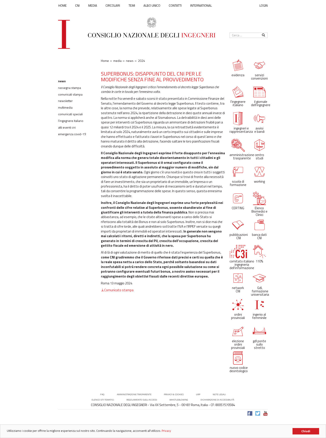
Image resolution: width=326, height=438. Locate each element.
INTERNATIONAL (201, 5)
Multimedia (65, 107)
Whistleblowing (178, 399)
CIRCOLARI (113, 5)
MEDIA (92, 5)
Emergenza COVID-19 (72, 134)
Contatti (175, 5)
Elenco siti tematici (103, 399)
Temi (132, 5)
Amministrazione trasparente (134, 394)
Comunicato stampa (119, 290)
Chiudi (305, 431)
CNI (77, 5)
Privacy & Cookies (174, 394)
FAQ (102, 394)
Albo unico (151, 5)
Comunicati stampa (70, 94)
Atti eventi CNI (67, 127)
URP (198, 394)
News (62, 81)
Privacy (166, 430)
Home (62, 5)
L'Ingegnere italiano (70, 121)
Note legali (219, 394)
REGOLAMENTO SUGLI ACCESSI (141, 399)
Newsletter (65, 101)
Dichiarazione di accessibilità (217, 399)
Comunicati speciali (70, 114)
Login (263, 5)
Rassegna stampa (69, 88)
